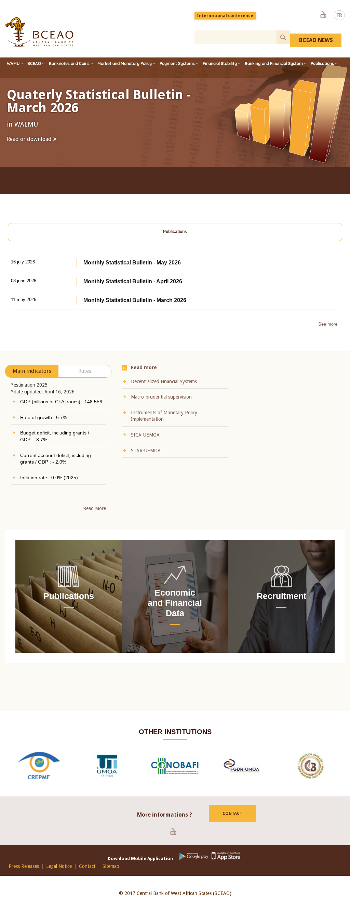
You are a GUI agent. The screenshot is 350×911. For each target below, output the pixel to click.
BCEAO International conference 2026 (109, 101)
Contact (232, 820)
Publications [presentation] (175, 238)
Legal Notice (59, 873)
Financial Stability (220, 63)
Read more (20, 152)
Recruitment (281, 603)
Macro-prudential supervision (161, 404)
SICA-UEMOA (145, 442)
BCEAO (34, 63)
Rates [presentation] (84, 378)
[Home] (39, 32)
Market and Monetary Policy (124, 63)
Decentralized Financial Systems (164, 388)
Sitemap (111, 873)
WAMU (13, 63)
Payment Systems (177, 63)
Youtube (323, 15)
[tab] (175, 239)
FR (339, 15)
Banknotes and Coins (69, 63)
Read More (94, 515)
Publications (322, 63)
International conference (225, 15)
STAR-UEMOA (146, 457)
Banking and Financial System (274, 63)
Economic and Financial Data (175, 610)
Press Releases (24, 873)
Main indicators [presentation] (32, 378)
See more (327, 331)
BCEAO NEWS (316, 40)
